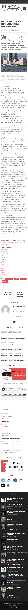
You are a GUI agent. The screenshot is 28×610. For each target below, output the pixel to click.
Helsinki (3, 259)
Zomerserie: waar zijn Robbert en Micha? (12, 344)
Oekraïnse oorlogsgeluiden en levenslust (15, 533)
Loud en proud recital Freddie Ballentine (15, 547)
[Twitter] (15, 2)
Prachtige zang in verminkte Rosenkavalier (15, 559)
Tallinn (3, 261)
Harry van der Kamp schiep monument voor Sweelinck (15, 505)
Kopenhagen (5, 253)
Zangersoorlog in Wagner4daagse (12, 540)
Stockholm (4, 257)
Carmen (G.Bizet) (5, 413)
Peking (3, 272)
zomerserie (4, 281)
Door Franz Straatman (12, 562)
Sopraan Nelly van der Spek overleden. (15, 525)
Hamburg (4, 251)
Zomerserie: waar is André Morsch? (11, 333)
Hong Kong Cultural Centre (11, 242)
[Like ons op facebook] (15, 480)
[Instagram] (12, 2)
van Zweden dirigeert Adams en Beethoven (13, 430)
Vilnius (3, 265)
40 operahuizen (9, 279)
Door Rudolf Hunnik (11, 536)
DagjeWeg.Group (14, 605)
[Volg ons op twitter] (3, 480)
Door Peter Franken (11, 555)
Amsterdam (4, 249)
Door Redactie (10, 508)
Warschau (4, 267)
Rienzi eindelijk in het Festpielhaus (17, 553)
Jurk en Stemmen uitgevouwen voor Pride (16, 512)
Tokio (3, 274)
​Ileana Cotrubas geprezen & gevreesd (15, 498)
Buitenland (12, 331)
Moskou (3, 270)
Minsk (3, 269)
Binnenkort (12, 348)
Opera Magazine (4, 401)
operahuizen (23, 279)
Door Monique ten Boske (12, 501)
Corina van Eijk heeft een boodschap (14, 588)
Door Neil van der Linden (12, 514)
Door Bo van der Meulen (12, 528)
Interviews (18, 331)
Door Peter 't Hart (11, 543)
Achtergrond (4, 19)
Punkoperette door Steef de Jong (10, 438)
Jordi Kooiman (7, 30)
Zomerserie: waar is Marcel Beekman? (11, 349)
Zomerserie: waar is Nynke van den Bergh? (13, 338)
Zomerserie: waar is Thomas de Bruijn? (12, 355)
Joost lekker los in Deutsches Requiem (15, 518)
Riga (2, 263)
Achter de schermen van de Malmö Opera (12, 360)
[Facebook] (10, 2)
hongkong (16, 279)
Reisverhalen (12, 359)
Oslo (2, 255)
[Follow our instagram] (3, 485)
